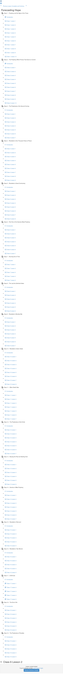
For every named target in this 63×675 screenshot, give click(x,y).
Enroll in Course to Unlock (31, 670)
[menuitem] (1, 4)
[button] (1, 1)
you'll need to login (38, 668)
